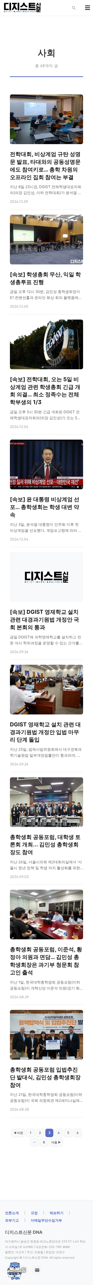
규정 (34, 1213)
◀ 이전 (18, 1133)
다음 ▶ (56, 1142)
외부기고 (12, 1220)
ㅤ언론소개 (12, 1213)
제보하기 (56, 1213)
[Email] (37, 1270)
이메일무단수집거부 (46, 1220)
